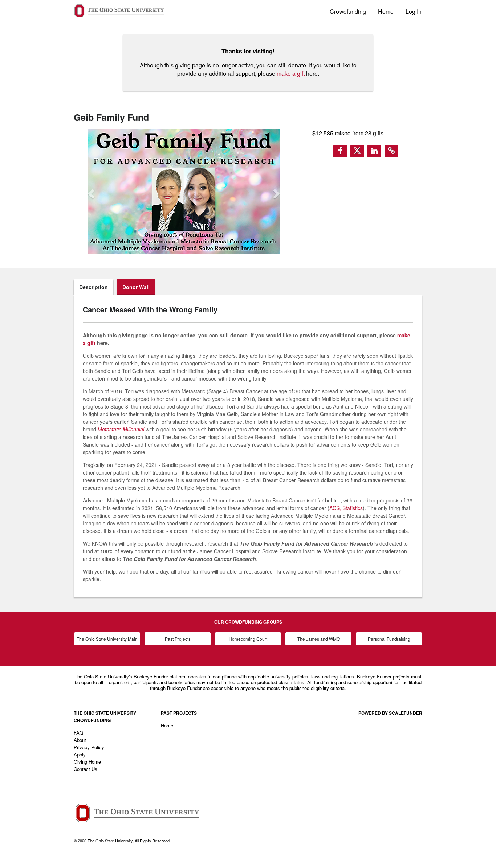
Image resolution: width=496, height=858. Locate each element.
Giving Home (87, 761)
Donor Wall (136, 287)
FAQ (78, 732)
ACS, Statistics (346, 508)
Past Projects (178, 639)
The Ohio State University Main (107, 639)
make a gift (291, 73)
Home (386, 11)
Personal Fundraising (389, 639)
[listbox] (184, 191)
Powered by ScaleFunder (390, 713)
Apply (80, 754)
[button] (90, 191)
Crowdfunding (348, 11)
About (80, 739)
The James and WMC (318, 639)
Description (93, 287)
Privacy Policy (89, 747)
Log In (414, 11)
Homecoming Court (248, 639)
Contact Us (85, 768)
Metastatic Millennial (121, 429)
